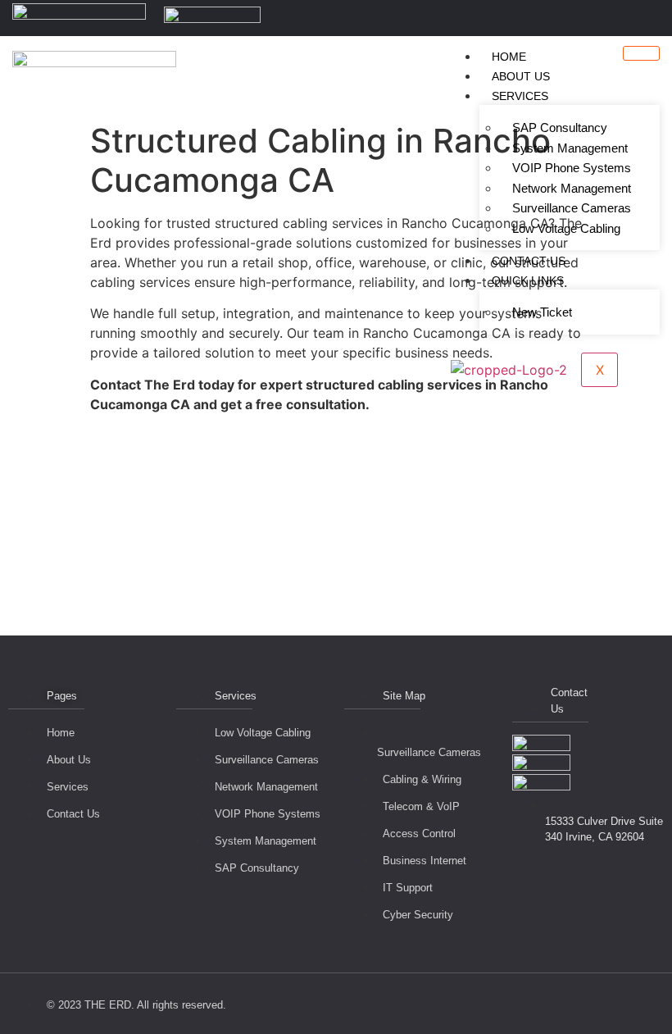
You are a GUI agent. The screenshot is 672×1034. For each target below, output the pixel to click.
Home (509, 56)
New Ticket (542, 312)
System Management (570, 148)
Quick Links (528, 280)
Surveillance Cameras (571, 208)
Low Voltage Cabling (566, 228)
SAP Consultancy (559, 127)
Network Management (571, 188)
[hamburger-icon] (641, 53)
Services (520, 95)
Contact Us (528, 260)
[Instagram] (664, 18)
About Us (521, 76)
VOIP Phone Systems (571, 168)
